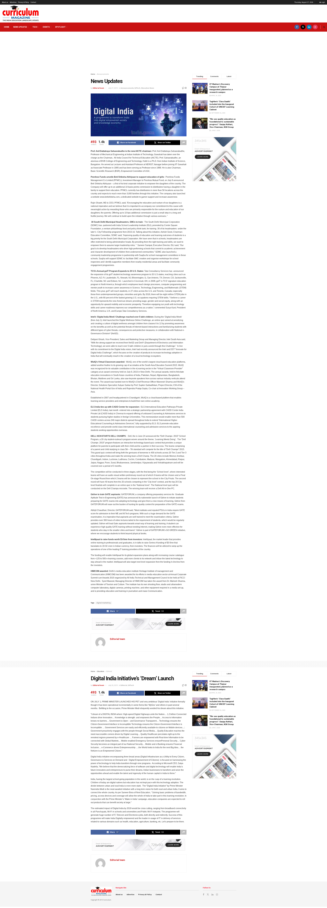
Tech (34, 27)
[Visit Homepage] (20, 13)
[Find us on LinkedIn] (309, 27)
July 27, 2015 (113, 88)
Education (100, 671)
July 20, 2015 (113, 685)
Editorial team (98, 88)
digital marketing (104, 603)
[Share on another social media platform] (183, 142)
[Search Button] (324, 27)
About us (5, 2)
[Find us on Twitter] (303, 27)
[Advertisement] (163, 51)
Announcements (103, 74)
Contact (33, 2)
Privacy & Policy (23, 2)
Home (6, 27)
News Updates (20, 27)
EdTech (137, 88)
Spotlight (60, 27)
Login (323, 2)
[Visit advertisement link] (138, 624)
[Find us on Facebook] (296, 27)
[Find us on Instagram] (315, 27)
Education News (147, 88)
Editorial (109, 671)
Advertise (13, 2)
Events (46, 27)
